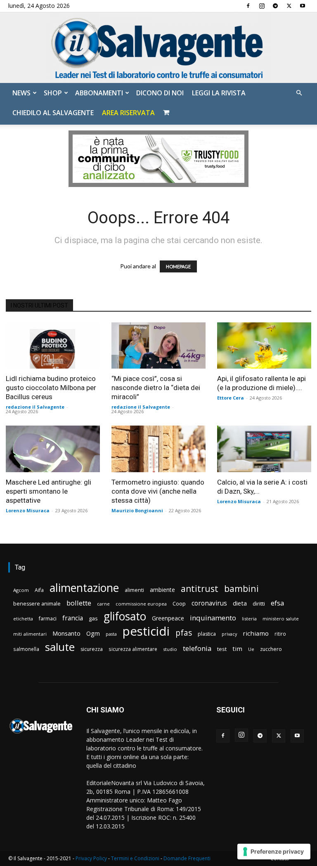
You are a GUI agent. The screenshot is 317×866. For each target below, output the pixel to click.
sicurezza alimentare (133, 649)
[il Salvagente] (158, 47)
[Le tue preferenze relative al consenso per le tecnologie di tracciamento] (273, 851)
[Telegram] (275, 6)
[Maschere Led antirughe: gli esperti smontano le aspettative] (53, 449)
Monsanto (66, 633)
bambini (241, 588)
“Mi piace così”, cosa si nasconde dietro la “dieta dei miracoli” (155, 387)
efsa (277, 603)
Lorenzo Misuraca (28, 510)
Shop (53, 92)
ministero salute (281, 618)
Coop (179, 603)
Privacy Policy (91, 858)
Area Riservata (128, 112)
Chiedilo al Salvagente (53, 112)
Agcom (21, 590)
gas (93, 618)
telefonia (197, 648)
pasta (111, 634)
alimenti (134, 590)
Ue (251, 649)
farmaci (48, 618)
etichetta (23, 618)
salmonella (26, 649)
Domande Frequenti (187, 858)
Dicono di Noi (160, 92)
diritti (259, 603)
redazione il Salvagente (35, 407)
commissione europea (141, 604)
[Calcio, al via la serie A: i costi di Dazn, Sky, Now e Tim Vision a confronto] (264, 449)
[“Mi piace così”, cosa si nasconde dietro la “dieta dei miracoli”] (158, 345)
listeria (249, 618)
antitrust (199, 588)
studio (170, 649)
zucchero (271, 649)
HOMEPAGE (178, 266)
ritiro (280, 633)
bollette (78, 603)
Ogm (93, 633)
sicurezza (91, 649)
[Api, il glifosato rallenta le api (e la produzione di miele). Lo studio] (264, 345)
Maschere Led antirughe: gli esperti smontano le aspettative (48, 491)
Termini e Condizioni (135, 858)
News (21, 92)
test (222, 649)
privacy (229, 634)
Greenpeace (168, 618)
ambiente (162, 590)
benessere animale (37, 603)
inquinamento (213, 617)
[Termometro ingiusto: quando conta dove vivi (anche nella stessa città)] (158, 449)
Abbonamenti (99, 92)
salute (60, 647)
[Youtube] (302, 6)
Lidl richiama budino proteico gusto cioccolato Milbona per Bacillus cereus (51, 387)
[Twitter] (289, 6)
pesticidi (146, 631)
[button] (299, 93)
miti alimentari (30, 634)
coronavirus (209, 603)
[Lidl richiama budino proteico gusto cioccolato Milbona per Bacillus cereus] (53, 345)
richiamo (256, 633)
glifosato (125, 616)
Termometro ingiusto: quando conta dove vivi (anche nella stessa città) (157, 491)
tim (237, 648)
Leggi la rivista (219, 92)
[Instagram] (261, 6)
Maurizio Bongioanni (137, 510)
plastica (207, 633)
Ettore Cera (230, 398)
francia (72, 618)
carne (103, 604)
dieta (240, 603)
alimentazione (84, 587)
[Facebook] (248, 6)
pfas (183, 633)
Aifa (39, 590)
